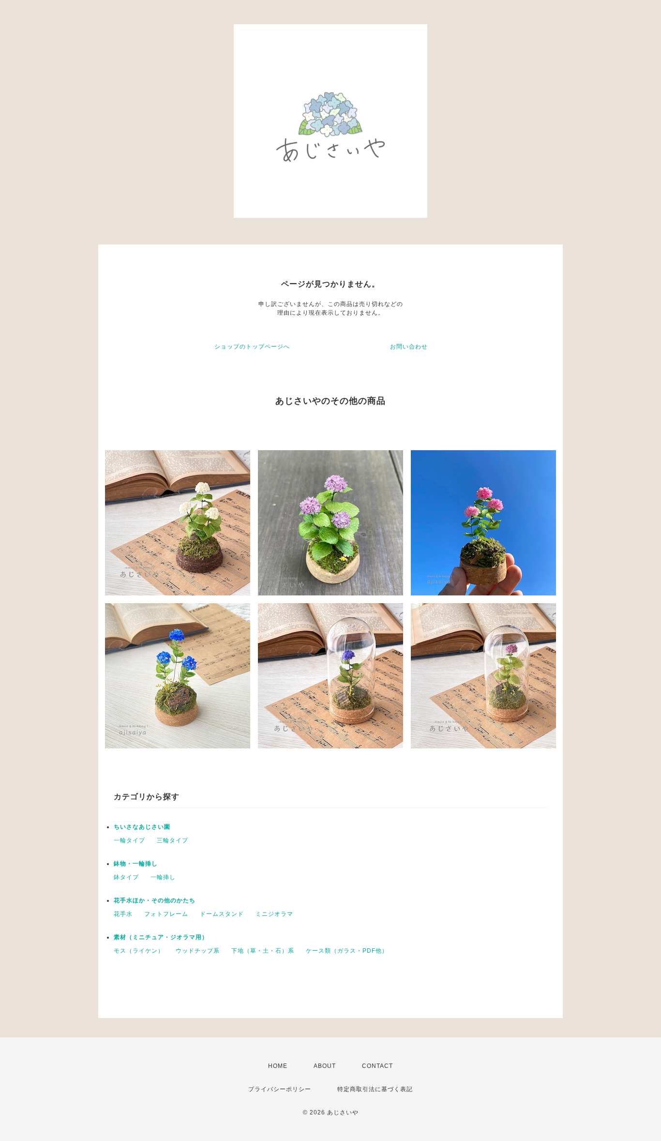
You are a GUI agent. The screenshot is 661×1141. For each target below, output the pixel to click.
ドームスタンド (222, 914)
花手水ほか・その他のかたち (154, 900)
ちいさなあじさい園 (142, 826)
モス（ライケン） (139, 950)
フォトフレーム (166, 914)
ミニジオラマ (274, 914)
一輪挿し (163, 877)
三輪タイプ (172, 840)
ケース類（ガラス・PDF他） (347, 950)
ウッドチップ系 (198, 950)
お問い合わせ (409, 346)
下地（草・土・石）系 (262, 950)
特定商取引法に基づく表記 (375, 1089)
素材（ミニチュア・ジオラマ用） (161, 937)
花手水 (123, 914)
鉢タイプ (126, 877)
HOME (277, 1066)
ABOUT (325, 1066)
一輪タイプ (129, 840)
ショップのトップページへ (252, 346)
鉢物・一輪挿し (136, 863)
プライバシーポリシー (279, 1089)
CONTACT (377, 1066)
